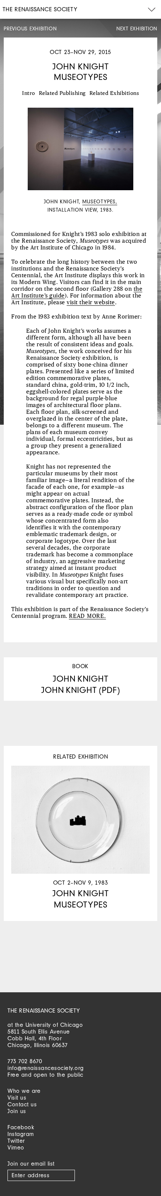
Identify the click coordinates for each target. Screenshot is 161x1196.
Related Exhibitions (114, 93)
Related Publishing (62, 93)
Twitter (16, 1140)
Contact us (22, 1104)
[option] (80, 161)
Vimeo (15, 1147)
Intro (28, 93)
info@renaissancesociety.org (45, 1067)
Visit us (16, 1097)
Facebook (20, 1127)
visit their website (91, 302)
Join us (16, 1111)
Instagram (20, 1133)
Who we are (23, 1090)
